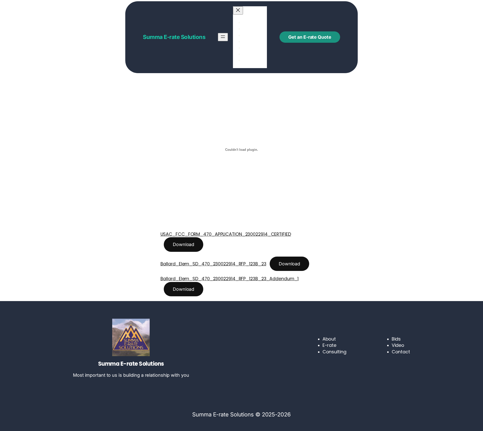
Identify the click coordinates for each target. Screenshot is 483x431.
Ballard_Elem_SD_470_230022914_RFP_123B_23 (213, 264)
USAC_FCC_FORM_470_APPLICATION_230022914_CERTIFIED (225, 234)
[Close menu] (238, 10)
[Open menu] (223, 37)
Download (183, 244)
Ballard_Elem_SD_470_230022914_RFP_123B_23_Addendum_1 (229, 279)
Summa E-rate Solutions (174, 37)
